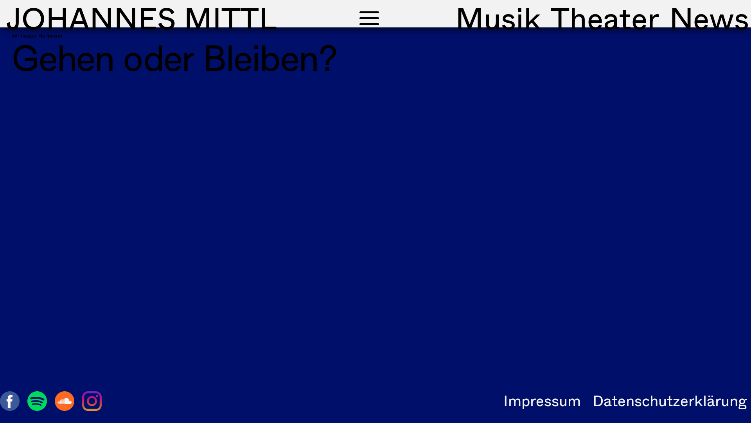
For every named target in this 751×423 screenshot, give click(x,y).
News (709, 18)
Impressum (542, 400)
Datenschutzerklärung (670, 400)
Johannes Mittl (141, 18)
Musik (498, 18)
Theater (605, 18)
